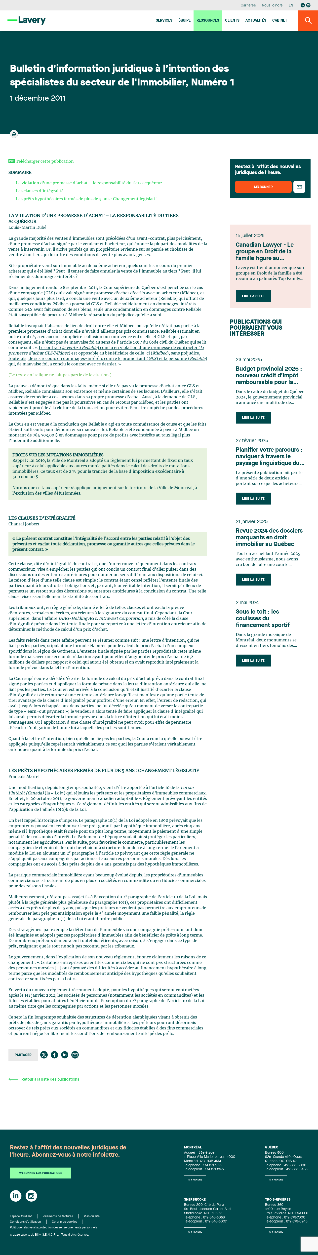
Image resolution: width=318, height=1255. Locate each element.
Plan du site (92, 1216)
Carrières (248, 5)
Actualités (255, 21)
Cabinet (279, 21)
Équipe (184, 21)
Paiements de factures (58, 1216)
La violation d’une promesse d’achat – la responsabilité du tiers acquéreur (89, 183)
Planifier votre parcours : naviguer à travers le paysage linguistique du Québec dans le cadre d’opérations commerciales (269, 457)
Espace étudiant (21, 1216)
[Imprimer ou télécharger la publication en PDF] (14, 136)
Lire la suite (253, 296)
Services (164, 21)
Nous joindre (272, 5)
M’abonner (263, 187)
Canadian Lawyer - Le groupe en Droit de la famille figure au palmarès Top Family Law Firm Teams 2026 (269, 252)
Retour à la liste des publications (50, 1080)
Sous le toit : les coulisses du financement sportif (263, 618)
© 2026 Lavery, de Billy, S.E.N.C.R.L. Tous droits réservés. (49, 1234)
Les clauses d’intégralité (40, 191)
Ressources (208, 21)
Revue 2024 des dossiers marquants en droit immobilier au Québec (269, 538)
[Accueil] (26, 20)
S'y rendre (195, 1179)
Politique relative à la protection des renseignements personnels (53, 1227)
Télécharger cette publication (45, 161)
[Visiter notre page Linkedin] (303, 5)
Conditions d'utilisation (25, 1221)
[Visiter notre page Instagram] (308, 5)
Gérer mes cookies (64, 1221)
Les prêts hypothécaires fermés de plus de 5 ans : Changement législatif (86, 199)
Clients (232, 21)
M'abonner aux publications (40, 1173)
